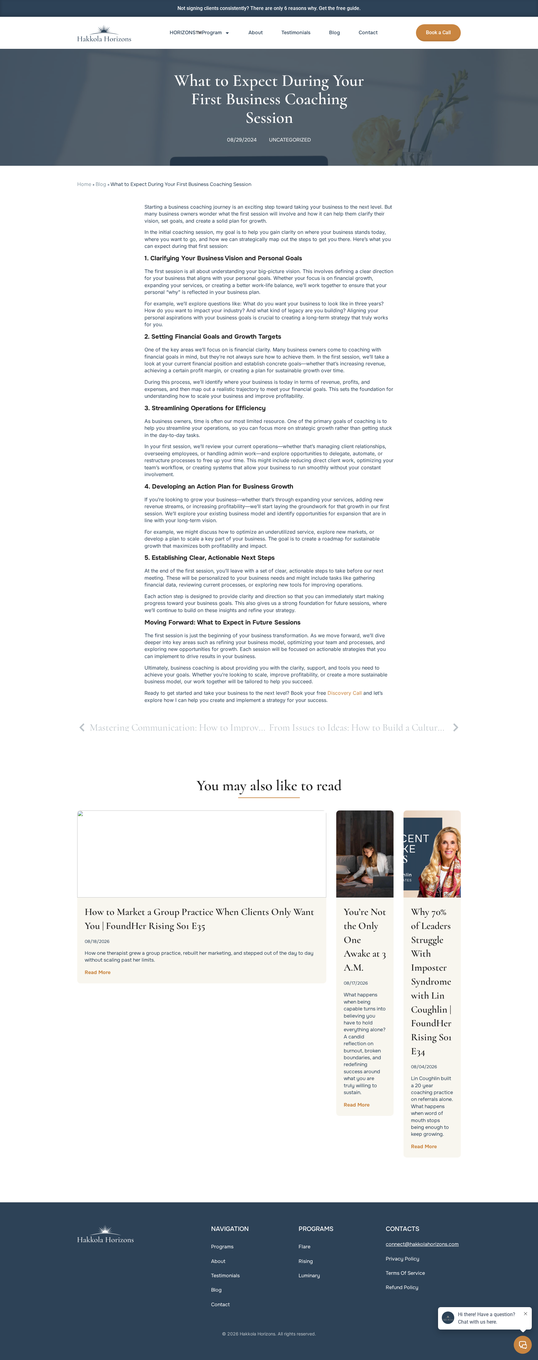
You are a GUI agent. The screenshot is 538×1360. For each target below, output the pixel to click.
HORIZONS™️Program (196, 32)
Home (84, 184)
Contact (368, 32)
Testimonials (295, 32)
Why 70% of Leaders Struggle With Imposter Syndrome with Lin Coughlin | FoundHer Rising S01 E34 (431, 981)
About (255, 32)
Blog (334, 32)
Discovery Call (345, 693)
